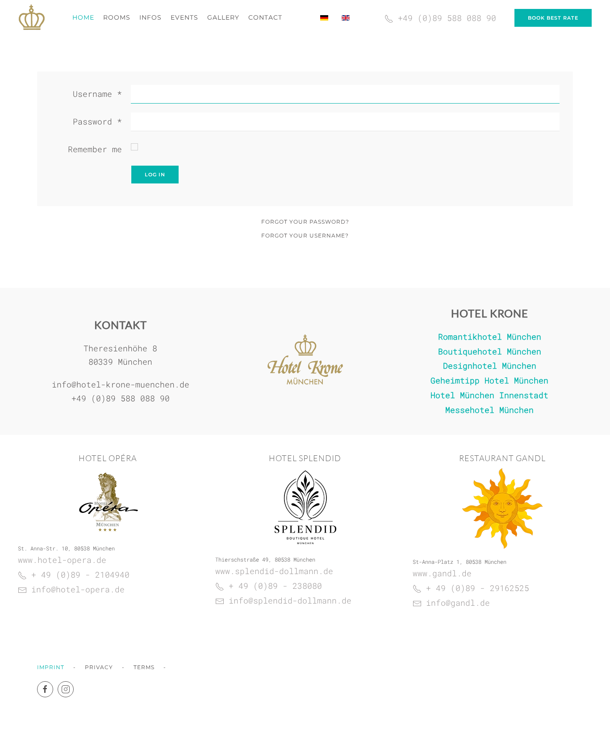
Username (97, 93)
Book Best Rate (553, 18)
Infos (150, 17)
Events (184, 17)
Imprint (50, 667)
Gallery (223, 17)
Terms (144, 667)
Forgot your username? (305, 235)
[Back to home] (32, 18)
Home (83, 17)
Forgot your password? (305, 221)
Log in (155, 174)
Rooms (116, 17)
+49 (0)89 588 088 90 (120, 398)
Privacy (99, 667)
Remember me (95, 149)
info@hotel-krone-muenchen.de (120, 384)
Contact (265, 17)
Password (97, 121)
